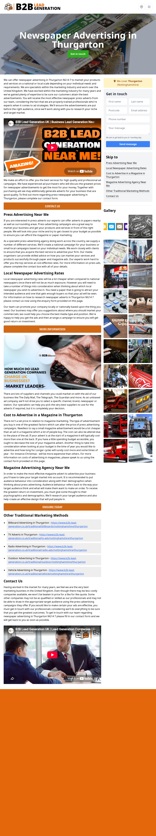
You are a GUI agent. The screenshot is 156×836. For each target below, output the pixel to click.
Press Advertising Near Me (121, 163)
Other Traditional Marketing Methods (127, 191)
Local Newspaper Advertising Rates (126, 168)
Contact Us (112, 196)
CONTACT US (52, 206)
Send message (128, 144)
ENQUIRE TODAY (52, 507)
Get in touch (78, 54)
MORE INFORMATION (52, 329)
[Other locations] (141, 7)
